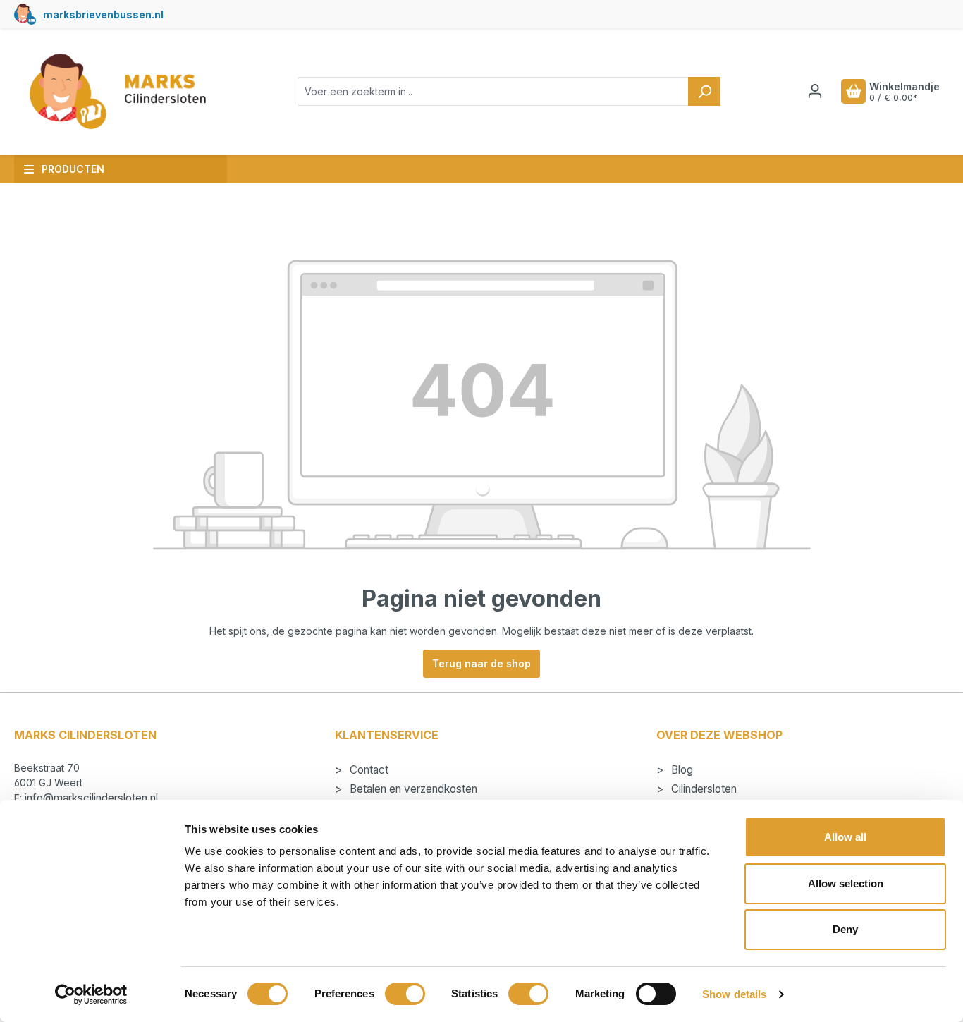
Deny (845, 929)
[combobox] (493, 91)
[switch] (405, 994)
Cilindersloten (702, 789)
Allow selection (845, 883)
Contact (367, 770)
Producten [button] (73, 169)
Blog (680, 770)
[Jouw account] (815, 91)
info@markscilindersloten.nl (91, 798)
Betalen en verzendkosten (412, 789)
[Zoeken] (704, 91)
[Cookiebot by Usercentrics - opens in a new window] (91, 994)
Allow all (845, 837)
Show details (734, 994)
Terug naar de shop (481, 663)
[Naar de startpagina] (117, 92)
